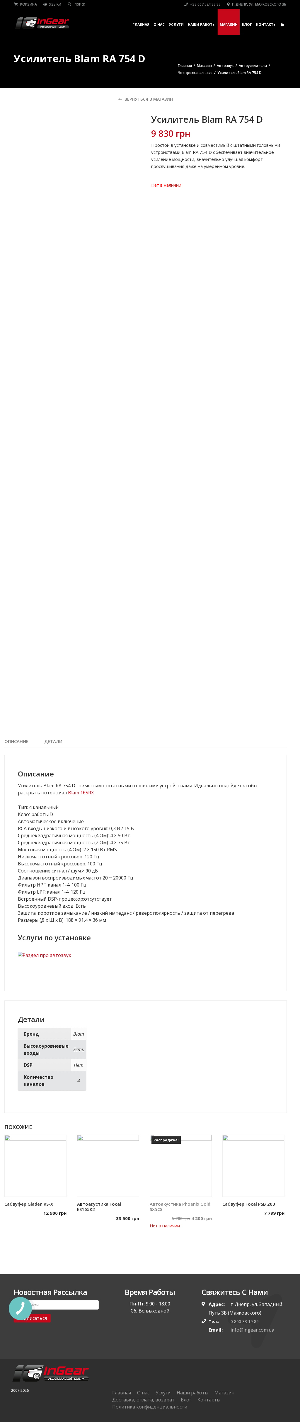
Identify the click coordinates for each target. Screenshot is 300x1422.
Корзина (28, 4)
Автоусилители (253, 65)
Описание (16, 741)
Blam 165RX (81, 792)
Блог (247, 24)
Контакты (266, 24)
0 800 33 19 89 (245, 1321)
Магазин (229, 24)
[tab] (16, 741)
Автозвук (225, 65)
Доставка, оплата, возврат (143, 1399)
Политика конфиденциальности (149, 1407)
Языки (54, 4)
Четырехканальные (195, 72)
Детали (53, 741)
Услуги (176, 24)
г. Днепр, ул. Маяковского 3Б (258, 4)
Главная (140, 24)
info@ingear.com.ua (252, 1330)
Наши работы (202, 24)
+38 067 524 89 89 (205, 4)
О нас (159, 24)
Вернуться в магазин (148, 99)
